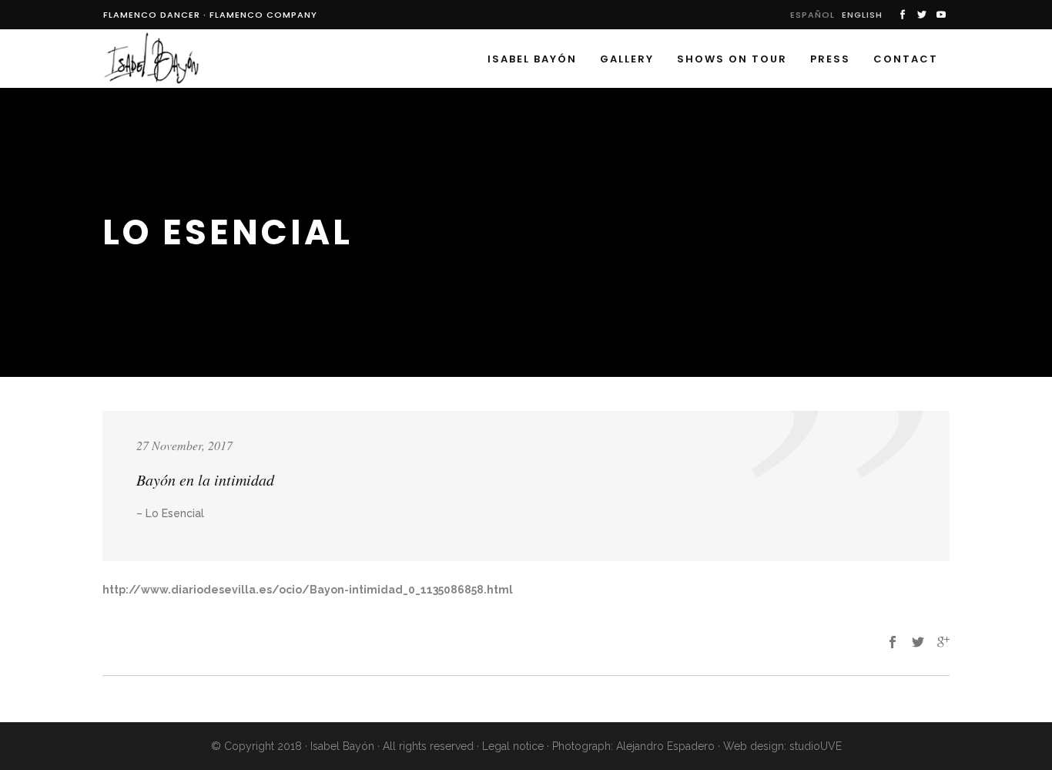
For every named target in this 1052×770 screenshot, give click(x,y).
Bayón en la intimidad (205, 479)
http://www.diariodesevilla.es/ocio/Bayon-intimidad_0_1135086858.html (307, 589)
